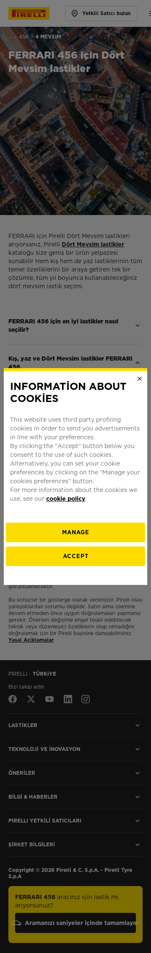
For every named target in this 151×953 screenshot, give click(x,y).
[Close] (139, 378)
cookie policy (65, 498)
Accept (76, 556)
